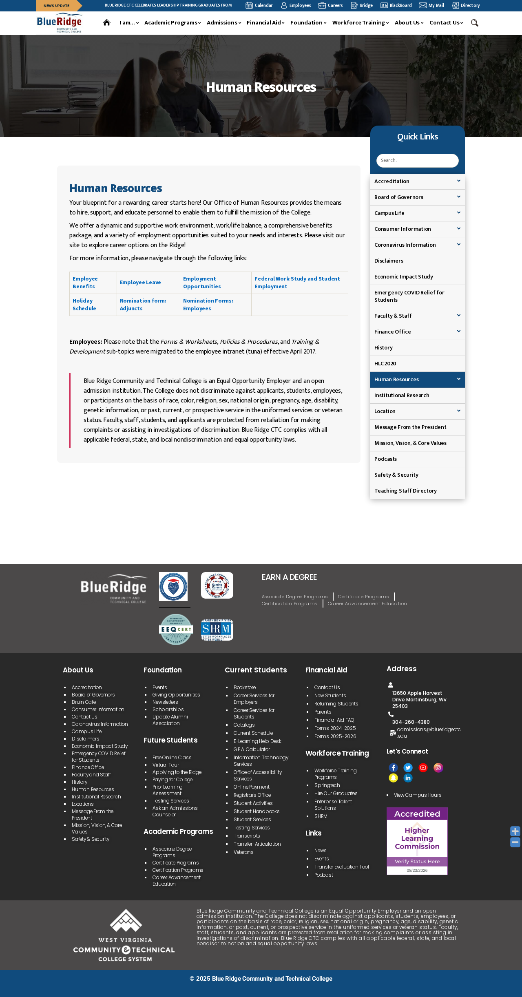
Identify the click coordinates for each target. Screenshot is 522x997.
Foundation (306, 22)
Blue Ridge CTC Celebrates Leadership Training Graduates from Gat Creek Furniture (168, 5)
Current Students (256, 670)
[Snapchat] (393, 778)
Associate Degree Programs (295, 596)
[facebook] (393, 768)
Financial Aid (264, 22)
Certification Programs (289, 603)
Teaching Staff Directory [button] (405, 490)
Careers (335, 5)
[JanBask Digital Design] (57, 988)
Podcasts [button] (385, 459)
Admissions (222, 22)
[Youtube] (423, 768)
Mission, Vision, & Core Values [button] (410, 443)
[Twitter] (408, 768)
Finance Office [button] (392, 331)
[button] (475, 23)
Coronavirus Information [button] (405, 245)
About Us (407, 22)
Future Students (170, 740)
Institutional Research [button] (401, 395)
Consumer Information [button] (402, 229)
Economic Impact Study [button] (403, 276)
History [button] (383, 347)
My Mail (436, 5)
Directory (470, 5)
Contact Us (444, 22)
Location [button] (385, 411)
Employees (300, 5)
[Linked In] (408, 778)
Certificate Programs (363, 596)
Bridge (366, 5)
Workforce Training (358, 22)
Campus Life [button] (389, 213)
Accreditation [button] (391, 181)
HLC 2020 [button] (385, 363)
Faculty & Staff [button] (392, 316)
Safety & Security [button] (396, 475)
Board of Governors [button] (398, 197)
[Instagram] (438, 768)
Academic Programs (170, 22)
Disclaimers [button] (388, 260)
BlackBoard (401, 5)
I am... (127, 22)
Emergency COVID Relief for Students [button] (409, 296)
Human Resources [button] (396, 379)
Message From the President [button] (410, 427)
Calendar (263, 5)
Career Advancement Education (367, 603)
